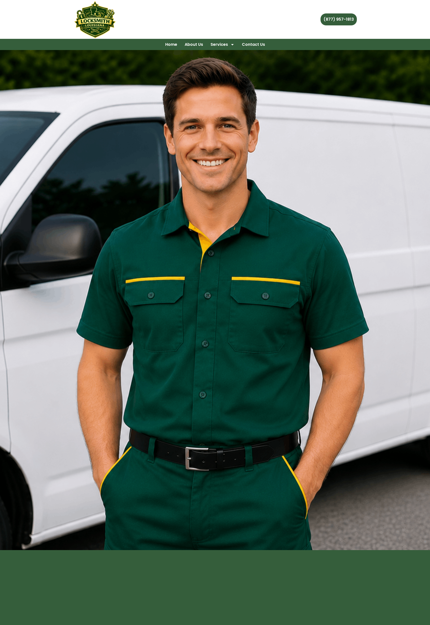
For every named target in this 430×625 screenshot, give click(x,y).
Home (171, 44)
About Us (194, 44)
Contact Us (253, 44)
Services (219, 44)
